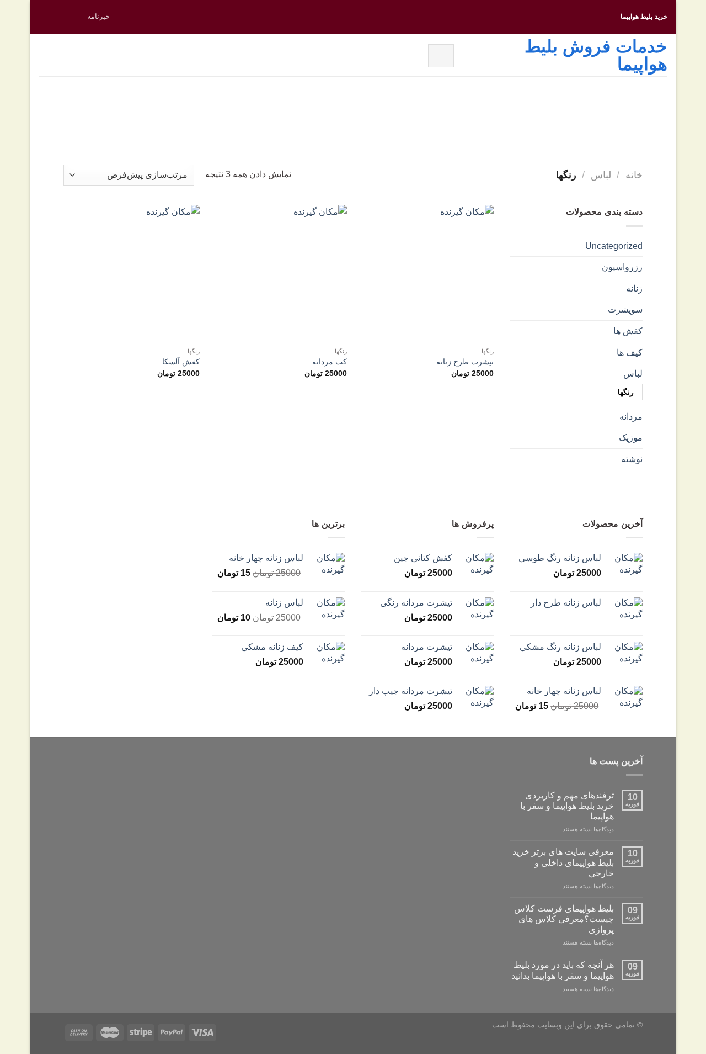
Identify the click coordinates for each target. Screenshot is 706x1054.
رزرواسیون (622, 267)
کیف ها (630, 352)
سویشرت (625, 309)
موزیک (631, 437)
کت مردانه (329, 361)
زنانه (634, 288)
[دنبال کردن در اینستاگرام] (65, 16)
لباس (601, 175)
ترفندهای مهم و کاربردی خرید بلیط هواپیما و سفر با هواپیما (567, 806)
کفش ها (628, 331)
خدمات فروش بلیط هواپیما (596, 55)
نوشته (632, 459)
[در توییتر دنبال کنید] (54, 16)
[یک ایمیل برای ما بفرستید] (44, 16)
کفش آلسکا (181, 361)
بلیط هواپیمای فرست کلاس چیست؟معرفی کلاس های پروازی (564, 919)
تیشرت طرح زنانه (465, 361)
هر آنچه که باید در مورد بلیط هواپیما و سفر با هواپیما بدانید (562, 970)
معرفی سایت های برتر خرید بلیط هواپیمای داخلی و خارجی (563, 862)
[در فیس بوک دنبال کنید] (75, 16)
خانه (634, 175)
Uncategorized (614, 246)
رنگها (626, 392)
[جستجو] (441, 55)
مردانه (631, 416)
